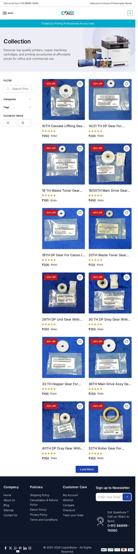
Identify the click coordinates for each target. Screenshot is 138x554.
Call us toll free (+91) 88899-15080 (21, 3)
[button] (130, 13)
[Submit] (127, 497)
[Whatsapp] (15, 548)
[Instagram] (29, 548)
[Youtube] (17, 551)
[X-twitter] (10, 548)
